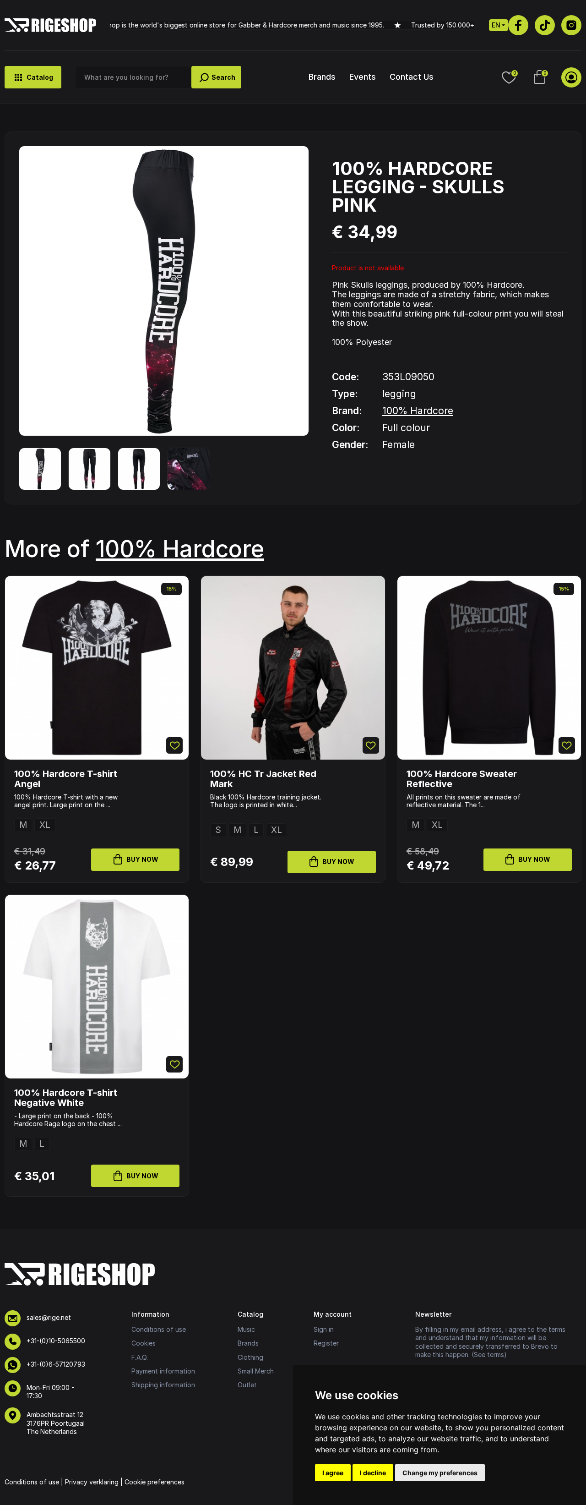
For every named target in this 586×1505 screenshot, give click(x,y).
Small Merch (256, 1371)
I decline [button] (373, 1473)
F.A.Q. (139, 1357)
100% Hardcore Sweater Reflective (462, 779)
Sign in (324, 1329)
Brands (322, 77)
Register (326, 1343)
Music (246, 1329)
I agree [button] (332, 1473)
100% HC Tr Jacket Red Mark (263, 779)
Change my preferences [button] (439, 1473)
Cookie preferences (154, 1482)
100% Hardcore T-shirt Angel (65, 779)
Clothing (250, 1357)
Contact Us (412, 77)
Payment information (163, 1371)
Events (362, 77)
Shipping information (163, 1385)
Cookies (143, 1343)
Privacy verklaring (92, 1482)
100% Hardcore (417, 410)
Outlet (247, 1385)
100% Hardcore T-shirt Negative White (65, 1098)
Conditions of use (158, 1329)
